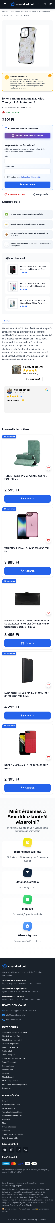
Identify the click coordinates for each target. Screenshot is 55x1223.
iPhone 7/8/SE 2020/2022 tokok (15, 15)
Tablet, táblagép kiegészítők (14, 1058)
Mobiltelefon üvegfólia (11, 1036)
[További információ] (50, 75)
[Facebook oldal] (4, 1150)
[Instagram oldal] (11, 1150)
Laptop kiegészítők (10, 1047)
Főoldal (5, 11)
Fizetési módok (8, 1108)
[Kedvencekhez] (48, 468)
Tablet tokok (7, 1051)
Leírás (7, 321)
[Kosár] (50, 4)
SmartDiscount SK (9, 1138)
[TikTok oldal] (18, 1150)
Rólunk (5, 1101)
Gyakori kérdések (9, 1127)
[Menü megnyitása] (4, 4)
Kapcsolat (6, 1119)
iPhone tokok (44, 11)
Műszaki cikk (7, 1070)
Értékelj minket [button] (33, 379)
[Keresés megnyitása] (38, 4)
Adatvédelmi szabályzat (12, 1112)
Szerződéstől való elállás (12, 1134)
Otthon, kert (7, 1088)
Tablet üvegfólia (8, 1055)
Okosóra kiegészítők (10, 1044)
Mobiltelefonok (8, 1077)
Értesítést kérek (27, 185)
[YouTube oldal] (25, 1150)
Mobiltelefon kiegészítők (12, 1040)
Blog (4, 1123)
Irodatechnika (8, 1066)
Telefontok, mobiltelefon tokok (23, 11)
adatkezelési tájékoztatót (29, 177)
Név (6, 156)
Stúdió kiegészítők (9, 1081)
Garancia (6, 1130)
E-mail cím (9, 167)
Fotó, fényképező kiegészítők (14, 1084)
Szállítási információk (11, 1104)
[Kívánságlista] (44, 4)
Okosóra (5, 1073)
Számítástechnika (9, 1062)
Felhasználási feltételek (12, 1116)
